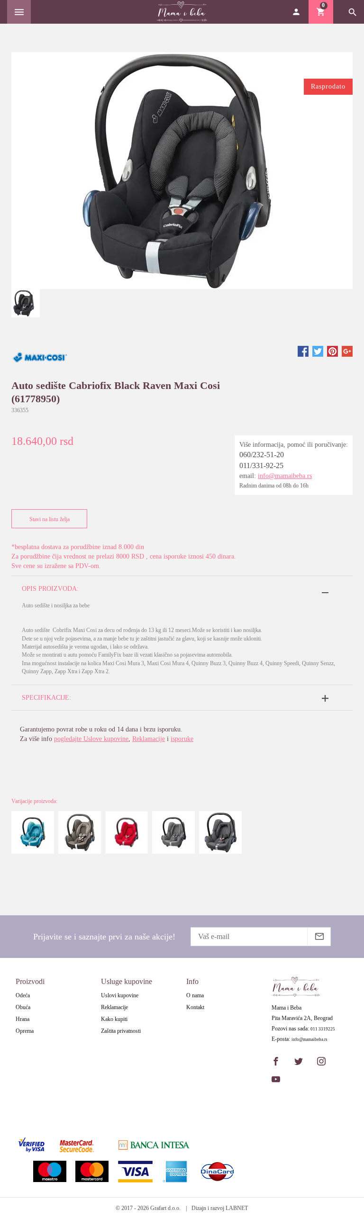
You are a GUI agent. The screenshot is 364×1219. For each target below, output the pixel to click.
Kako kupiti (114, 1019)
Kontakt (195, 1007)
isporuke (182, 738)
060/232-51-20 (261, 455)
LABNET (237, 1208)
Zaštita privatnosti (121, 1031)
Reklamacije (148, 738)
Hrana (22, 1019)
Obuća (23, 1007)
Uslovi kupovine (119, 995)
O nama (195, 995)
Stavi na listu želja (49, 519)
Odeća (23, 995)
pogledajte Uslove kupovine (91, 738)
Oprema (25, 1031)
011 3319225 (322, 1029)
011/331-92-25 (261, 465)
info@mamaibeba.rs (285, 475)
